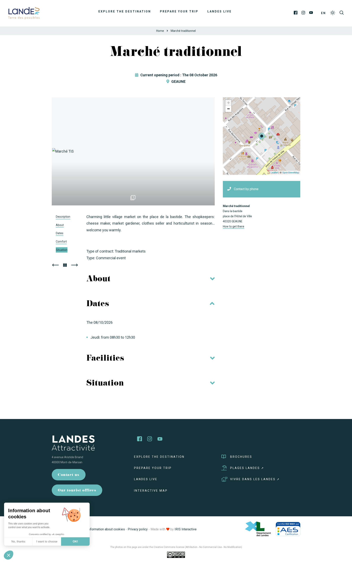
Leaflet (274, 172)
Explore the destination (124, 11)
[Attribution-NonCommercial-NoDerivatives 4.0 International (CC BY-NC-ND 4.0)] (176, 554)
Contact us (68, 475)
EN (323, 13)
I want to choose (46, 541)
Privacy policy (138, 529)
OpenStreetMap (290, 172)
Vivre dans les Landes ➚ (255, 479)
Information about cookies (106, 529)
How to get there (233, 226)
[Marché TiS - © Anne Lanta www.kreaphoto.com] (133, 151)
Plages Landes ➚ (247, 468)
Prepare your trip (179, 11)
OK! (75, 541)
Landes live (219, 11)
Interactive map (151, 490)
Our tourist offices (77, 490)
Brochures (241, 456)
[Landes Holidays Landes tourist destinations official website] (24, 13)
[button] (8, 555)
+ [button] (228, 102)
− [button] (228, 108)
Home (160, 30)
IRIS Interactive (186, 529)
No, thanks (18, 541)
